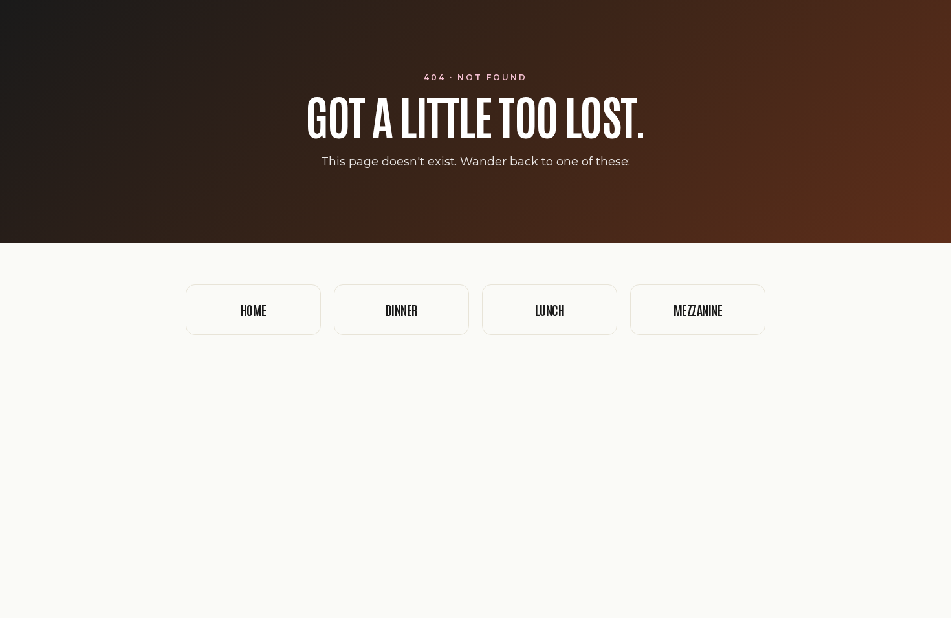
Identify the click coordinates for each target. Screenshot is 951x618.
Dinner (402, 309)
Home (254, 309)
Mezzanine (698, 309)
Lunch (550, 309)
